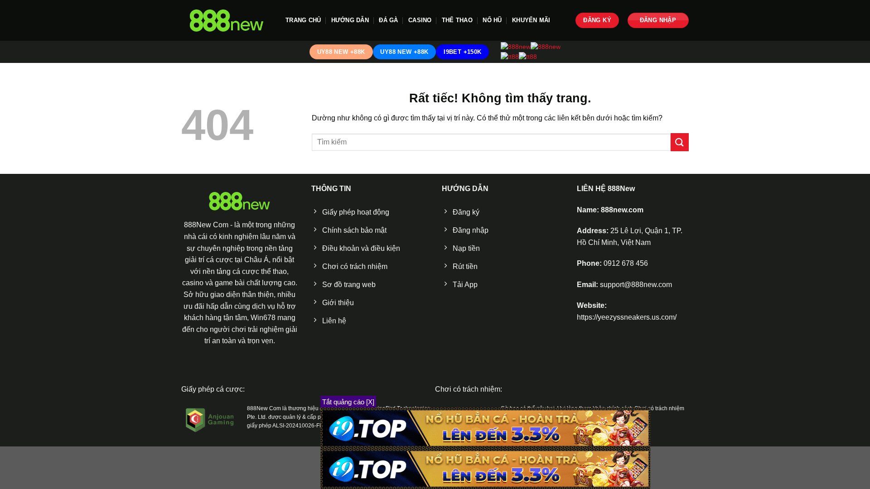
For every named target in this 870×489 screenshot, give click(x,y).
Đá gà (388, 20)
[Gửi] (680, 142)
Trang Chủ (303, 20)
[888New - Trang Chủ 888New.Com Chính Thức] (226, 20)
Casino (420, 20)
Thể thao (457, 20)
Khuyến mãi (531, 20)
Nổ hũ (492, 20)
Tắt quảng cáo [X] (348, 402)
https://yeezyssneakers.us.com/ (627, 317)
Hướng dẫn (350, 20)
